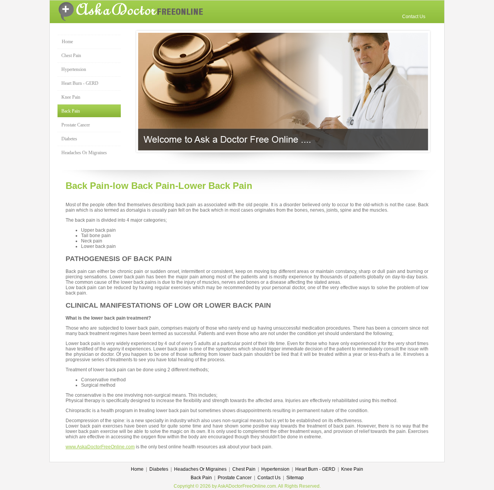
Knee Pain (70, 97)
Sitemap (295, 477)
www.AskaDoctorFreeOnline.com (100, 447)
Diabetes (69, 138)
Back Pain (70, 111)
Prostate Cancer (75, 125)
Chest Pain (71, 55)
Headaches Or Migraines (84, 152)
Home (67, 41)
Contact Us (413, 16)
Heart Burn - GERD (79, 83)
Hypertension (73, 69)
